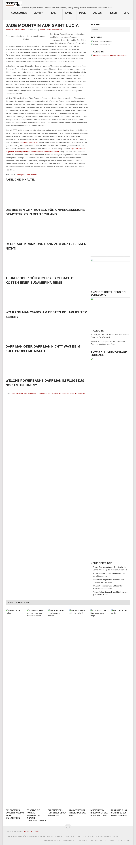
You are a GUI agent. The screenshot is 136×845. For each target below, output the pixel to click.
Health (54, 13)
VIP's (126, 13)
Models (97, 13)
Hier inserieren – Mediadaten (59, 841)
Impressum (96, 841)
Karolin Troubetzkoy (60, 393)
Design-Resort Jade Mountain (23, 393)
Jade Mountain (44, 393)
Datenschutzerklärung (117, 841)
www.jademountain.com (27, 174)
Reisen (113, 13)
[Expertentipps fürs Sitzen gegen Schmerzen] (57, 708)
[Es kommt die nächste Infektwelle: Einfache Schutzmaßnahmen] (36, 708)
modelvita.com (31, 832)
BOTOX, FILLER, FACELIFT (102, 334)
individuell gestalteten (29, 142)
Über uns (82, 841)
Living (68, 13)
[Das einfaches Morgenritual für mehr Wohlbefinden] (15, 708)
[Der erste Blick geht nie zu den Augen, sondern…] (120, 708)
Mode (82, 13)
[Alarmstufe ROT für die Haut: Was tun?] (78, 708)
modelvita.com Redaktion (15, 30)
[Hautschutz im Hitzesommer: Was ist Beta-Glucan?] (99, 708)
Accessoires (19, 13)
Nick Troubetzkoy (77, 393)
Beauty (38, 13)
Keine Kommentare (54, 30)
